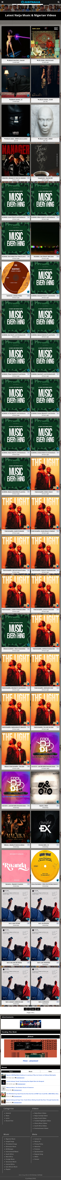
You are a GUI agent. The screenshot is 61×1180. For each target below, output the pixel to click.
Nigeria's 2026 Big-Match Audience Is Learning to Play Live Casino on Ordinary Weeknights (31, 1075)
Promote (37, 1149)
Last (38, 1009)
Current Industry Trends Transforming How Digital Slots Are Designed (25, 1081)
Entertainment (20, 1077)
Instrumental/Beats (12, 1151)
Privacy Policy (38, 1144)
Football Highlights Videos (42, 1121)
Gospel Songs (10, 1141)
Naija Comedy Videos (41, 1116)
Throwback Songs (11, 1144)
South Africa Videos (40, 1126)
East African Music (11, 1167)
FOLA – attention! (30, 1061)
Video (50, 1071)
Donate (36, 1159)
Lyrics (7, 1118)
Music (31, 1036)
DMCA (36, 1157)
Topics (11, 1071)
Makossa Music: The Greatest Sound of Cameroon (20, 1087)
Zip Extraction (38, 1151)
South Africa (10, 1154)
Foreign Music (10, 1159)
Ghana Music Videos (40, 1123)
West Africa (9, 1157)
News (7, 1116)
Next (32, 1009)
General (8, 1113)
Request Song (38, 1154)
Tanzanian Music (11, 1162)
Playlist (8, 1169)
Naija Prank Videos (40, 1118)
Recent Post (9, 1121)
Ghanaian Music (11, 1146)
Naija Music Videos (40, 1113)
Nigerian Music (10, 1139)
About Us (37, 1141)
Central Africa (10, 1164)
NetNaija (39, 1175)
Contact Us (37, 1139)
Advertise (37, 1146)
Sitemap (34, 1175)
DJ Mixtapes (9, 1149)
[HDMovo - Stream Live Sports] (30, 1027)
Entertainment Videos (41, 1128)
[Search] (58, 2)
